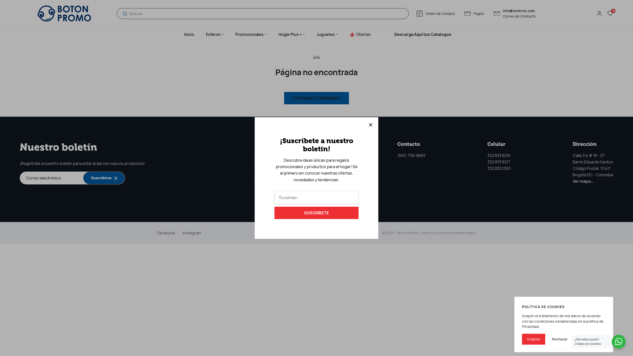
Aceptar (533, 339)
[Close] (370, 125)
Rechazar (559, 339)
